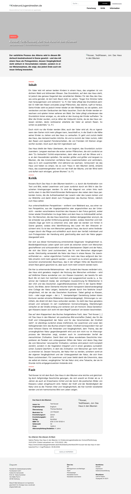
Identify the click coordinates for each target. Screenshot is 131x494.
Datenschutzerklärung (103, 470)
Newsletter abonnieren (74, 476)
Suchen (104, 3)
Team (68, 470)
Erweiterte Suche (117, 3)
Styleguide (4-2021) (102, 478)
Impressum (99, 468)
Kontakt (98, 466)
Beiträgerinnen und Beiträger (76, 468)
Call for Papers (100, 476)
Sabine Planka (18, 45)
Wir (68, 466)
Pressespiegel (71, 472)
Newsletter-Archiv (72, 474)
